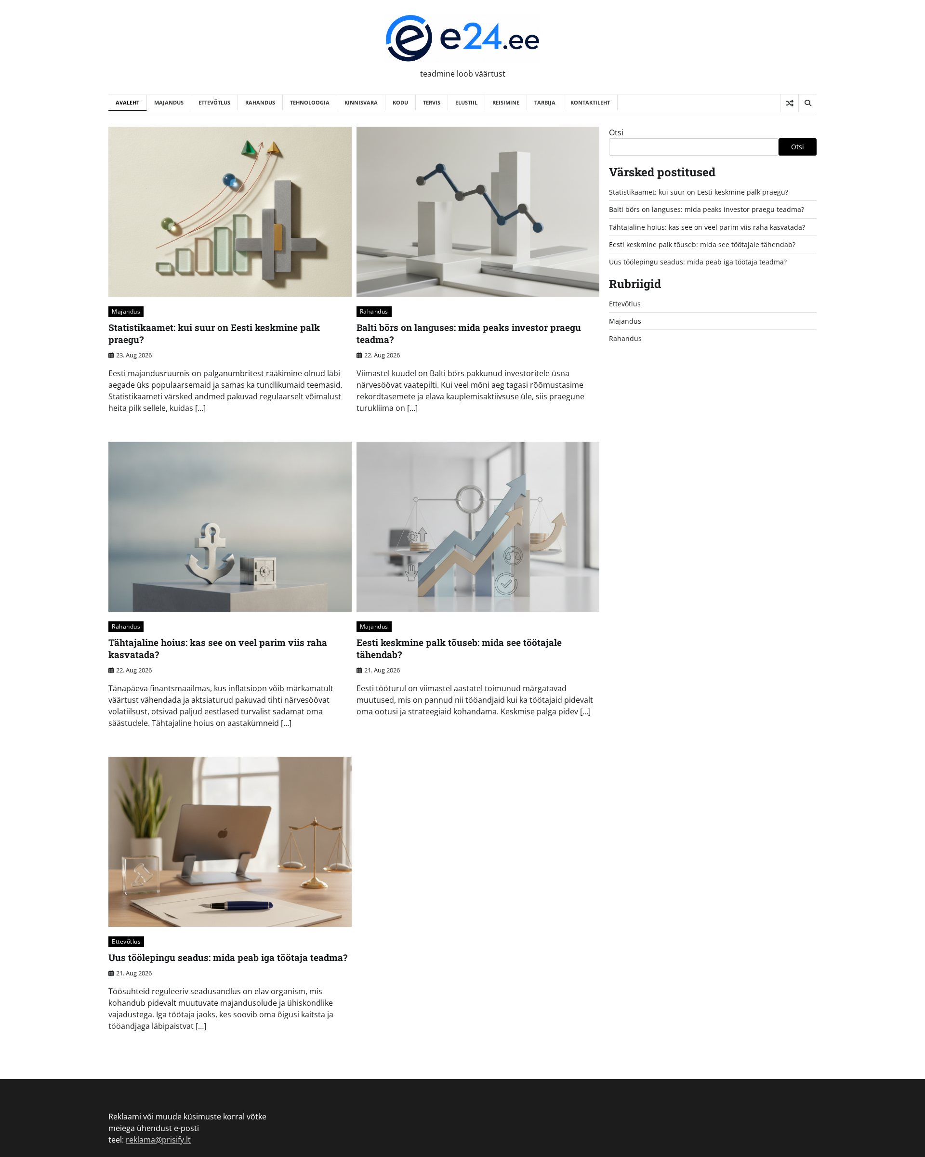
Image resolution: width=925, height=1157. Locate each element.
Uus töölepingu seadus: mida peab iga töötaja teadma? (227, 957)
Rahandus (260, 102)
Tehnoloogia (310, 102)
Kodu (400, 102)
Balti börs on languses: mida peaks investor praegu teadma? (469, 333)
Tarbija (544, 102)
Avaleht (127, 102)
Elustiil (466, 102)
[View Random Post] (789, 103)
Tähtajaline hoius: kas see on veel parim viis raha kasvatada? (217, 648)
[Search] (807, 103)
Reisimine (505, 102)
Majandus (169, 102)
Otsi (616, 132)
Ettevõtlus (214, 102)
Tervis (431, 102)
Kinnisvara (361, 102)
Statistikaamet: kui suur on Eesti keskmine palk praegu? (214, 333)
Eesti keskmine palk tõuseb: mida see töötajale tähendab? (459, 648)
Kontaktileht (590, 102)
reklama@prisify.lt (158, 1139)
